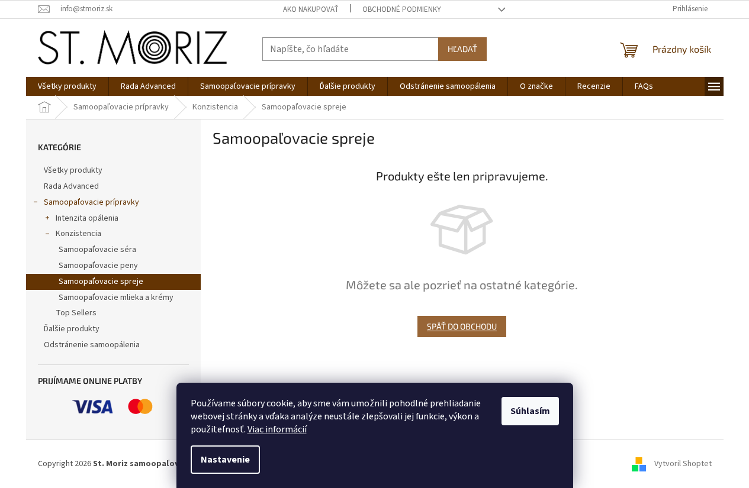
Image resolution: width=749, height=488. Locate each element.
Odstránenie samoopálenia (92, 345)
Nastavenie (225, 459)
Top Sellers (76, 313)
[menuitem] (67, 86)
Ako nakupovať (311, 9)
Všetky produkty (73, 170)
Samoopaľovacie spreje (101, 281)
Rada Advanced (71, 186)
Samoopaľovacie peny (98, 266)
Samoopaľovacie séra (97, 250)
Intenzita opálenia (87, 218)
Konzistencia (78, 234)
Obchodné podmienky (401, 9)
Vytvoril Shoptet (683, 464)
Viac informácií (277, 429)
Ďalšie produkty (71, 329)
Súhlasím (530, 411)
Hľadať (462, 49)
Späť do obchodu (462, 326)
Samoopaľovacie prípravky (91, 202)
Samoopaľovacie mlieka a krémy (116, 297)
